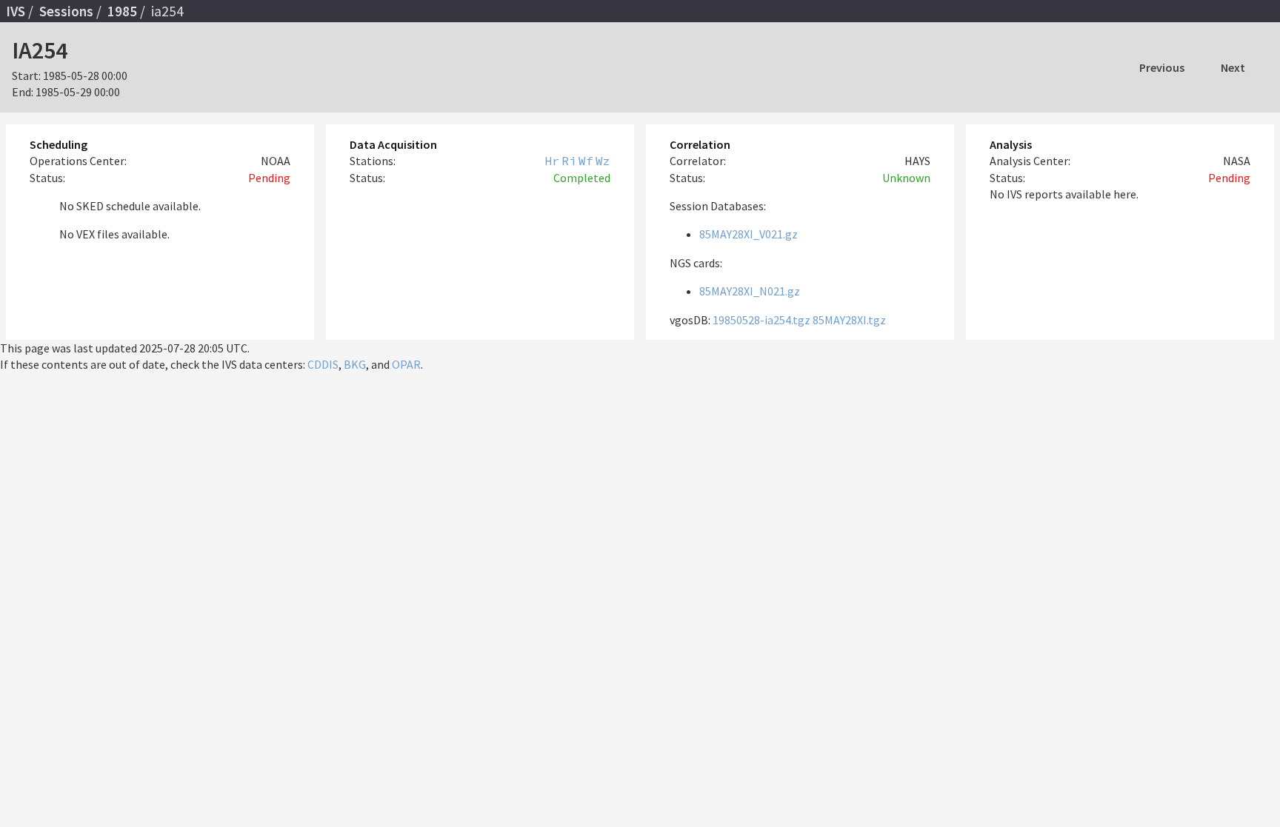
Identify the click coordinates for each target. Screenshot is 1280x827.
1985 (122, 11)
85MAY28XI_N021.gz (749, 291)
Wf (586, 160)
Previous (1161, 67)
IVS (15, 11)
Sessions (66, 11)
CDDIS (323, 364)
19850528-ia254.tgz (761, 319)
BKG (355, 364)
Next (1233, 67)
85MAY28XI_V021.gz (748, 234)
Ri (568, 160)
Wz (603, 160)
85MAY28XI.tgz (849, 319)
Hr (551, 160)
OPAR (406, 364)
